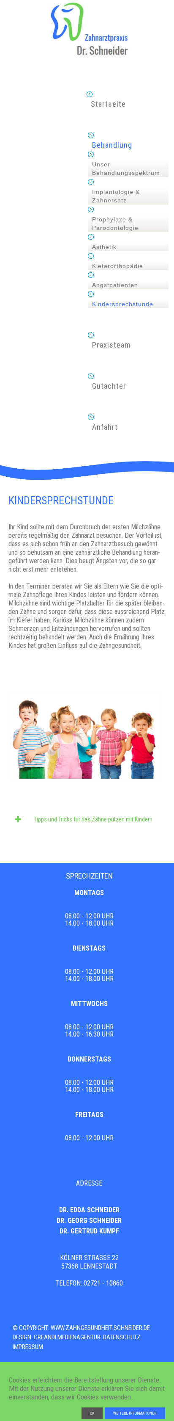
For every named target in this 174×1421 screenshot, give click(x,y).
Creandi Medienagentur (67, 1337)
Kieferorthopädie (117, 266)
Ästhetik (104, 246)
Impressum (28, 1347)
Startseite (108, 104)
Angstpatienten (115, 285)
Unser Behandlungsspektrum (126, 168)
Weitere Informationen (135, 1413)
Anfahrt (105, 427)
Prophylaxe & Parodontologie (115, 223)
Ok (92, 1413)
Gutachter (109, 386)
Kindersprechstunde (122, 304)
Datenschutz (122, 1337)
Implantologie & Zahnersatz (116, 196)
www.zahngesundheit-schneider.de (100, 1328)
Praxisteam (111, 345)
